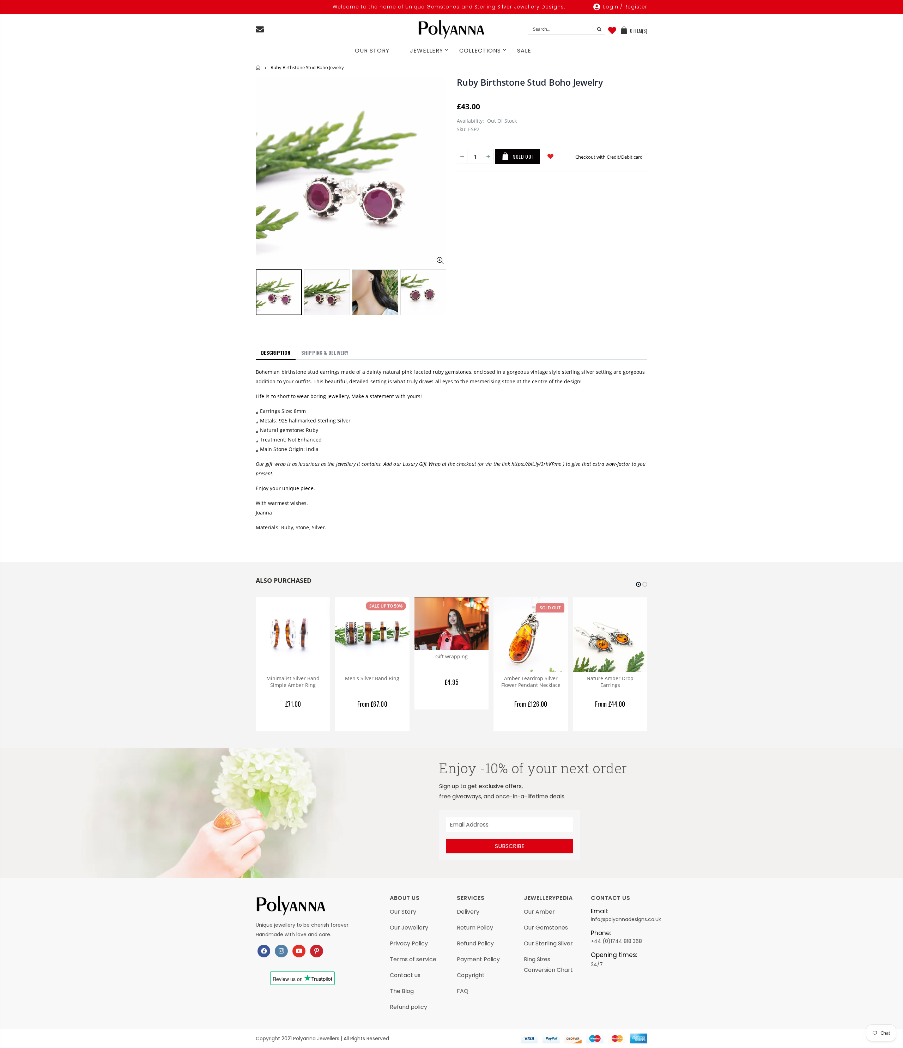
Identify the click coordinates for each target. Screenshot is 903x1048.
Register (635, 6)
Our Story (403, 912)
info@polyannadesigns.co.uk (626, 919)
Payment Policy (478, 959)
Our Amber (539, 912)
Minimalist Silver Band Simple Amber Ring (293, 681)
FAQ (462, 991)
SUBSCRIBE (510, 846)
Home (258, 67)
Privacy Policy (409, 943)
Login (610, 6)
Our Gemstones (546, 928)
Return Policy (475, 928)
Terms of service (413, 959)
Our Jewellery (409, 928)
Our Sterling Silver (548, 943)
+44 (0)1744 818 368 (616, 941)
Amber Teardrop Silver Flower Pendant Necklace (530, 681)
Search (597, 29)
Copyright (471, 975)
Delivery (468, 912)
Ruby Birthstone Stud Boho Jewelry (530, 82)
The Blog (402, 991)
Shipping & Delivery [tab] (324, 352)
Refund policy (408, 1007)
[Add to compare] (567, 156)
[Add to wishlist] (550, 156)
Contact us (405, 975)
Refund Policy (475, 943)
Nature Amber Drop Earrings (610, 681)
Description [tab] (275, 352)
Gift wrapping (451, 656)
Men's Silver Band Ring (372, 678)
